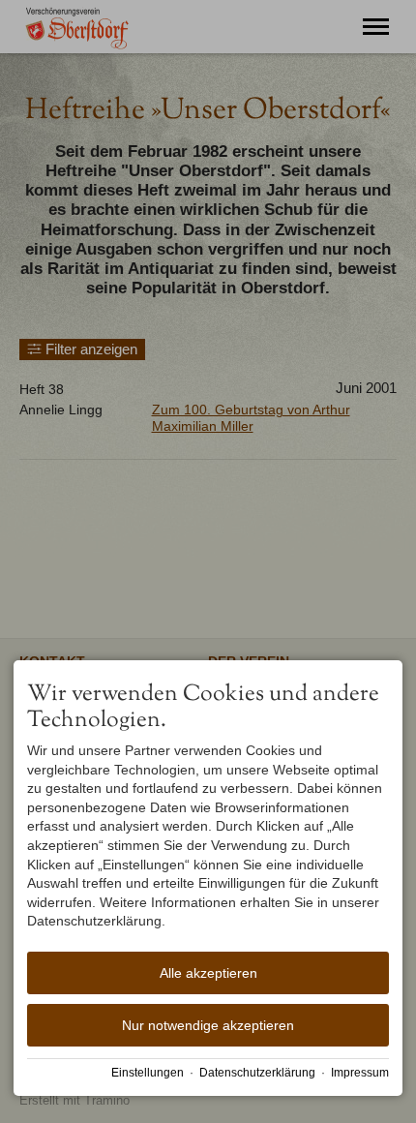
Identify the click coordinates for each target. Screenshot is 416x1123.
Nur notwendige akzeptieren (208, 1025)
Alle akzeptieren (208, 973)
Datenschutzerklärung (257, 1072)
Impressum (360, 1072)
